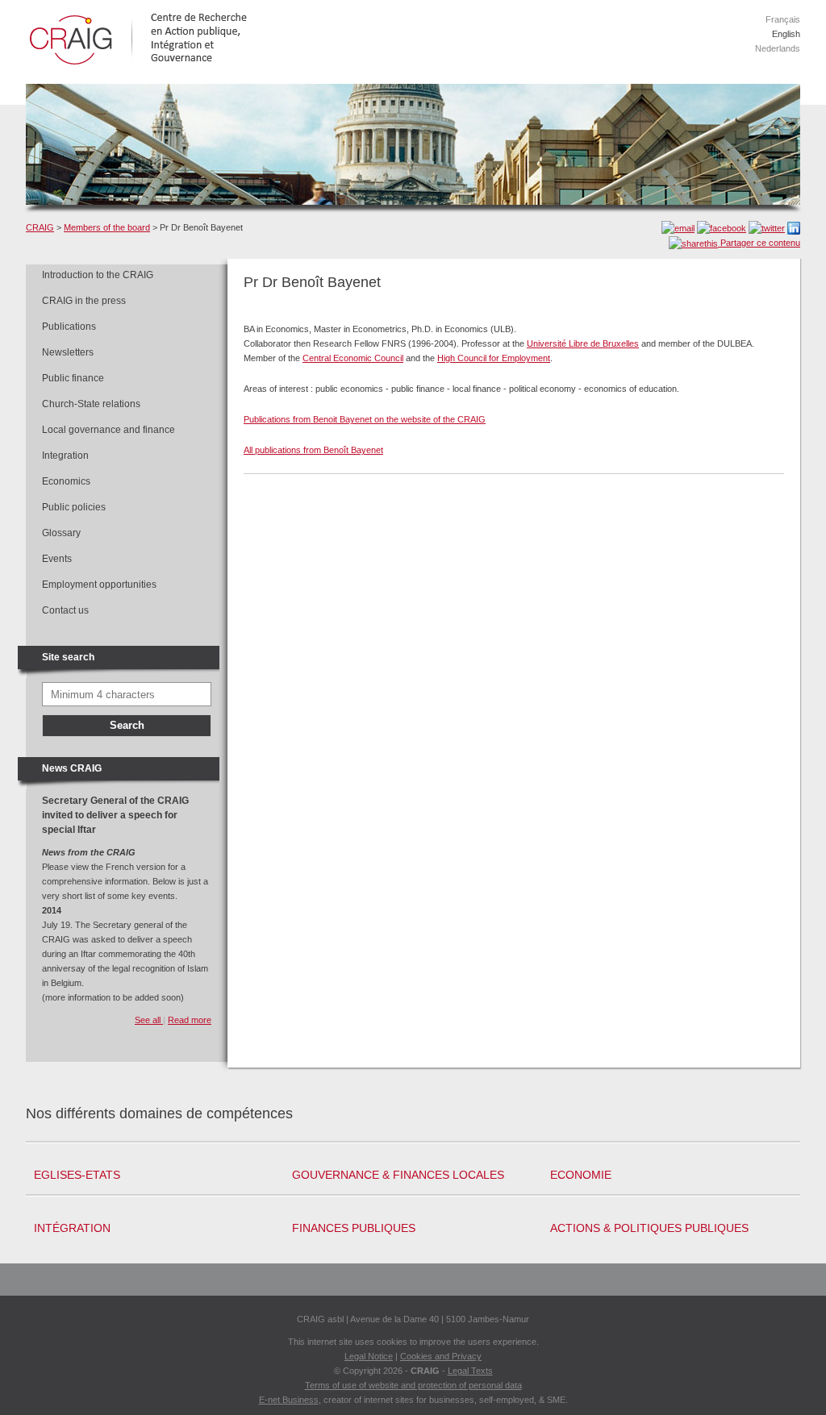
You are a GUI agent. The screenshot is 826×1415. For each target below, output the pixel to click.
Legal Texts (470, 1370)
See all (149, 1020)
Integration (65, 455)
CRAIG (40, 227)
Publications (69, 326)
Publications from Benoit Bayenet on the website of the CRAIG (365, 419)
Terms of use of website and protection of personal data (413, 1385)
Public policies (74, 507)
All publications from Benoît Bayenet (313, 450)
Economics (66, 481)
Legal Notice (368, 1356)
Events (57, 558)
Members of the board (107, 227)
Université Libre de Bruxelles (583, 343)
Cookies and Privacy (441, 1356)
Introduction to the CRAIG (97, 275)
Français (783, 19)
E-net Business (289, 1400)
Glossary (61, 533)
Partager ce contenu (759, 243)
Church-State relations (91, 404)
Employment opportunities (99, 584)
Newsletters (68, 352)
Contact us (65, 610)
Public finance (73, 378)
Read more (189, 1020)
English (786, 34)
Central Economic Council (352, 358)
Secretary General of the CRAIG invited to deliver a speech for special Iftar (115, 815)
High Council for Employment (493, 358)
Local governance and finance (108, 429)
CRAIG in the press (84, 300)
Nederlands (777, 48)
